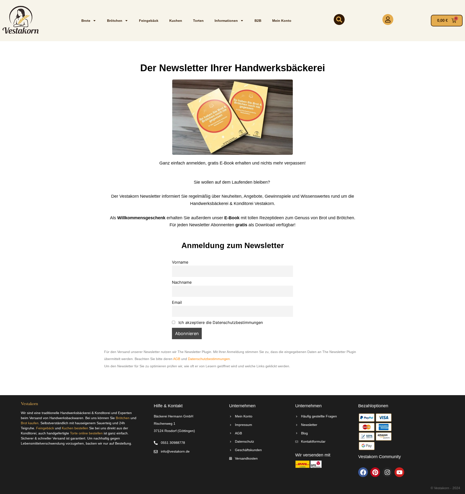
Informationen (226, 21)
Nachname (182, 282)
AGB (176, 359)
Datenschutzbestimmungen (209, 359)
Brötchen (114, 21)
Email (177, 302)
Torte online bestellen (86, 433)
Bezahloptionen (373, 405)
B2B (258, 21)
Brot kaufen (30, 423)
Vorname (180, 262)
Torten (198, 21)
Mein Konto (281, 21)
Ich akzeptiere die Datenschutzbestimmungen (220, 322)
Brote (85, 21)
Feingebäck (148, 21)
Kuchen (175, 21)
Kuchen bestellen (75, 428)
